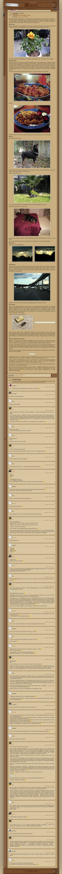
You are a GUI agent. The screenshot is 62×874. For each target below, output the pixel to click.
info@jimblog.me (12, 5)
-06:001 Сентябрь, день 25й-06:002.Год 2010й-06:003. (18, 14)
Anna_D (14, 503)
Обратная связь (10, 8)
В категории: (20, 16)
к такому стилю (50, 685)
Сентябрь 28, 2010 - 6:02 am (49, 674)
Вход (55, 1)
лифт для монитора (23, 683)
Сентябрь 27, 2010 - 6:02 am (49, 457)
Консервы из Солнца (18, 375)
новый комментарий (26, 381)
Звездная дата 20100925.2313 (21, 15)
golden (13, 471)
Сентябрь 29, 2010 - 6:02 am (49, 803)
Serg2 (13, 860)
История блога (30, 8)
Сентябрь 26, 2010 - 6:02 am (49, 386)
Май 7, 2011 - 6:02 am (50, 839)
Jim (13, 409)
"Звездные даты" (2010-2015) (22, 16)
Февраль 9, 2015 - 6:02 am (50, 861)
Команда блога (20, 8)
